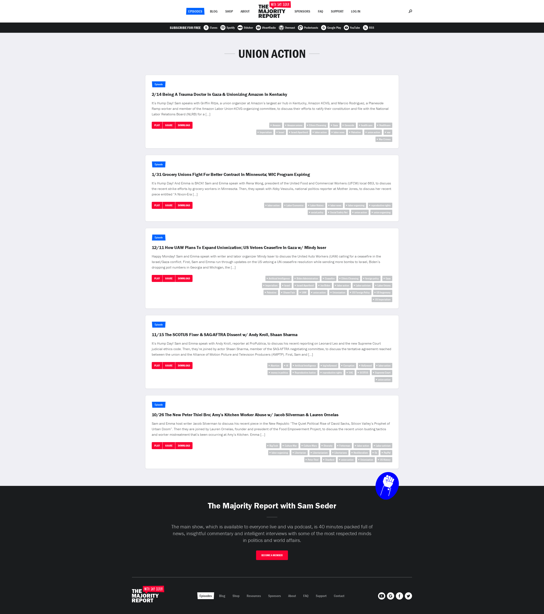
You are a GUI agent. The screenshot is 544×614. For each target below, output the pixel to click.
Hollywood (366, 365)
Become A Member (272, 555)
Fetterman (344, 445)
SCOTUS (364, 372)
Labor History (317, 205)
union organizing (382, 212)
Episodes (195, 11)
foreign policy (372, 278)
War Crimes (385, 139)
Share (169, 125)
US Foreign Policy (361, 292)
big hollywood (330, 365)
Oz (376, 452)
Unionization (339, 292)
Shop (229, 11)
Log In (355, 11)
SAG (351, 372)
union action (374, 132)
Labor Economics (294, 205)
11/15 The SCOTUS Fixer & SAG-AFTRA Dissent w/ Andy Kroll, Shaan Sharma (225, 334)
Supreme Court (383, 372)
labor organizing (356, 205)
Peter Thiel (313, 459)
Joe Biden (325, 285)
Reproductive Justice (305, 372)
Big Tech (273, 445)
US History (385, 459)
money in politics (279, 372)
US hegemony (384, 292)
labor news (339, 132)
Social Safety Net (339, 212)
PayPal (387, 452)
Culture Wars (310, 445)
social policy (317, 212)
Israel (281, 132)
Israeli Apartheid (299, 132)
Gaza (335, 125)
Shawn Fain (289, 292)
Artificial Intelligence (279, 278)
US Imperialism (383, 299)
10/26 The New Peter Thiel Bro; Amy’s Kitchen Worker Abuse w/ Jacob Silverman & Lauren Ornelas (245, 414)
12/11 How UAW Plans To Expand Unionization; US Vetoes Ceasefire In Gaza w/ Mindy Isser (239, 247)
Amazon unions (294, 125)
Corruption (348, 365)
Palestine (356, 132)
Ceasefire (330, 278)
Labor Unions (384, 285)
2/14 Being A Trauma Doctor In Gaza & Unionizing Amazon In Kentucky (219, 94)
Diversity (328, 445)
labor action (321, 132)
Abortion (275, 365)
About (245, 11)
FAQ (320, 11)
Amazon (276, 125)
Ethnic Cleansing (317, 125)
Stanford (329, 459)
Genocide (349, 125)
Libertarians (340, 452)
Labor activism (363, 285)
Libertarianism (320, 452)
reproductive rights (381, 205)
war (389, 132)
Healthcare (385, 125)
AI (287, 365)
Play (157, 125)
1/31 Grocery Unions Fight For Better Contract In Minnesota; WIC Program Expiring (231, 174)
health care (367, 125)
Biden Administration (307, 278)
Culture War (291, 445)
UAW (304, 292)
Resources (254, 595)
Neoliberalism (361, 452)
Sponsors (302, 11)
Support (337, 11)
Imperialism (266, 132)
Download (184, 125)
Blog (214, 11)
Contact (339, 595)
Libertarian (300, 452)
